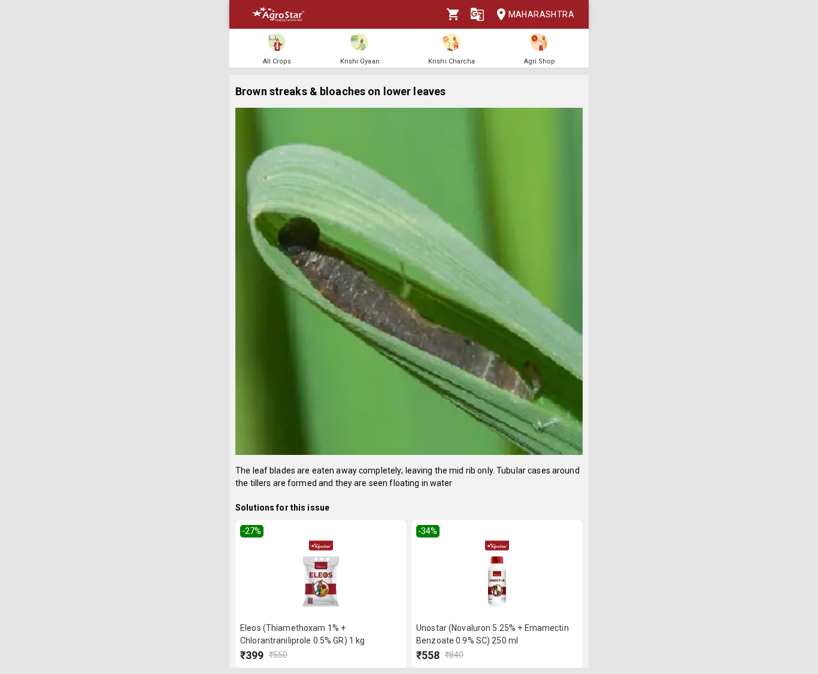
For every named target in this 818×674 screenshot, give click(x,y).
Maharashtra (541, 14)
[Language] (477, 14)
